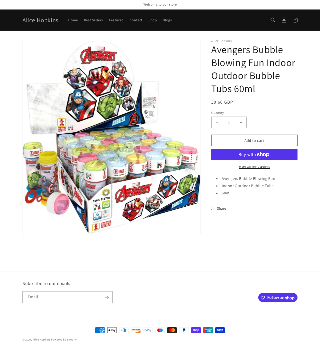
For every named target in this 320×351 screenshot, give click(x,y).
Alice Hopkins (41, 339)
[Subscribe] (106, 297)
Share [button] (221, 208)
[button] (273, 20)
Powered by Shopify (64, 339)
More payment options (254, 166)
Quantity (217, 113)
